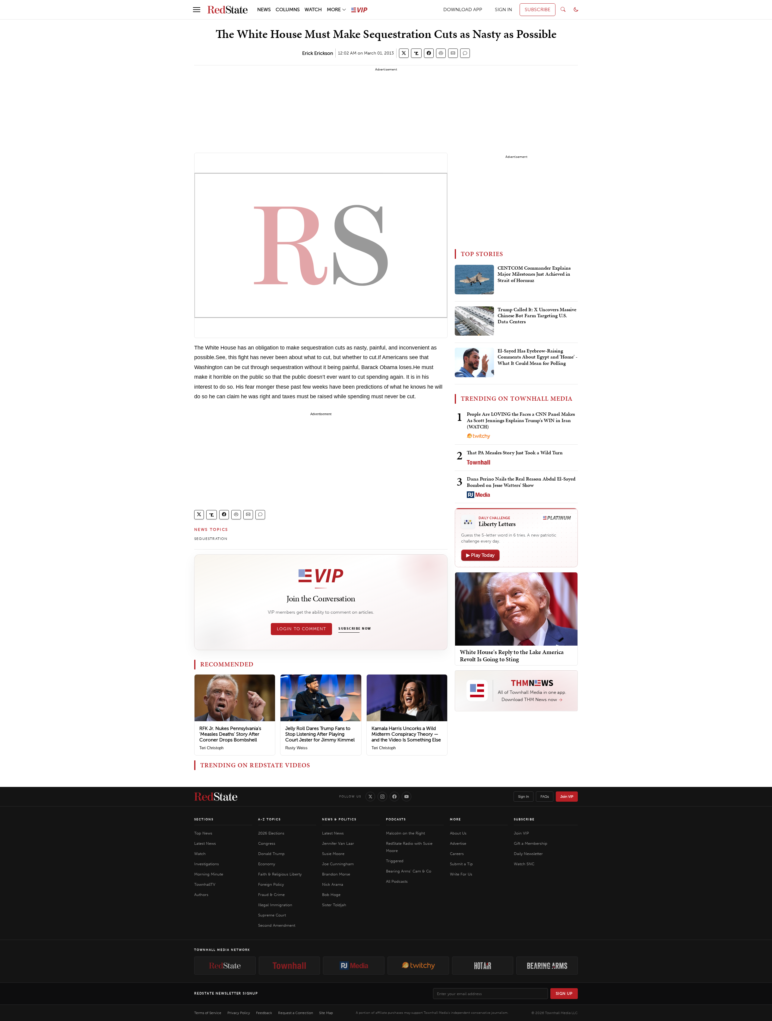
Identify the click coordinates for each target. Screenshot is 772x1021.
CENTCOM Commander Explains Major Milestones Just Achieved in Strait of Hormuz (534, 274)
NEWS (264, 9)
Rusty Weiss (296, 748)
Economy (266, 864)
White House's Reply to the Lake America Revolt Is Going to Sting (512, 655)
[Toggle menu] (197, 10)
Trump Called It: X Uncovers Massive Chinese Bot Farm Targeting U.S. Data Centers (537, 315)
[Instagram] (382, 796)
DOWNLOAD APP (462, 9)
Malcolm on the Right (405, 833)
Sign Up (564, 993)
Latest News (205, 843)
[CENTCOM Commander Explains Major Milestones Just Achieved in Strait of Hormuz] (474, 279)
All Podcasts (397, 881)
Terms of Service (207, 1013)
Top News (203, 833)
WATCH (313, 9)
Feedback (264, 1013)
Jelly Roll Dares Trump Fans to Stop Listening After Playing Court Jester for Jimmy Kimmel (320, 734)
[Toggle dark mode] (576, 9)
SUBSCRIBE (537, 9)
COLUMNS (288, 9)
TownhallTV (204, 884)
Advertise (458, 843)
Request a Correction (295, 1013)
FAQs (544, 796)
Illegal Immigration (275, 905)
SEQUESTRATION (211, 539)
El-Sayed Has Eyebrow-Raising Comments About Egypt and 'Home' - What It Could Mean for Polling (537, 357)
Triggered (394, 861)
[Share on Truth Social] (416, 53)
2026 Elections (271, 833)
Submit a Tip (461, 864)
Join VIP (566, 796)
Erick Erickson (317, 53)
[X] (370, 796)
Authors (201, 894)
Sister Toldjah (334, 905)
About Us (458, 833)
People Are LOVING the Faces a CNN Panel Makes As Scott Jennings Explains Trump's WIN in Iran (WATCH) (521, 420)
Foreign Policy (271, 884)
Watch (200, 853)
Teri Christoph (211, 748)
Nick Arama (332, 884)
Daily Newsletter (528, 853)
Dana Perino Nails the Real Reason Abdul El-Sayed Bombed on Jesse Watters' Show (521, 482)
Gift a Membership (530, 843)
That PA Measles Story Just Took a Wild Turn (515, 452)
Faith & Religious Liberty (280, 874)
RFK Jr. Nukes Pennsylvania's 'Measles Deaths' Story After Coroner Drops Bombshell (230, 734)
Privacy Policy (238, 1013)
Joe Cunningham (338, 864)
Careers (457, 853)
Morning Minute (208, 874)
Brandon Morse (336, 874)
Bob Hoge (331, 894)
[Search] (563, 9)
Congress (266, 843)
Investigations (206, 864)
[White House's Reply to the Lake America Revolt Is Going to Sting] (516, 609)
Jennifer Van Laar (338, 843)
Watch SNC (524, 864)
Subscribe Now (354, 629)
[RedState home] (215, 796)
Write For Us (461, 874)
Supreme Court (272, 915)
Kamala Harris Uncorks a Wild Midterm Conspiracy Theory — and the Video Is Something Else (406, 734)
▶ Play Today (480, 555)
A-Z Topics (269, 819)
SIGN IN (503, 9)
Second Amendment (276, 925)
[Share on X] (404, 53)
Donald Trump (271, 853)
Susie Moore (333, 853)
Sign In (523, 796)
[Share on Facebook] (429, 53)
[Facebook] (394, 796)
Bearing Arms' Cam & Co (408, 871)
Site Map (326, 1013)
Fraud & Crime (271, 894)
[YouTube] (406, 796)
